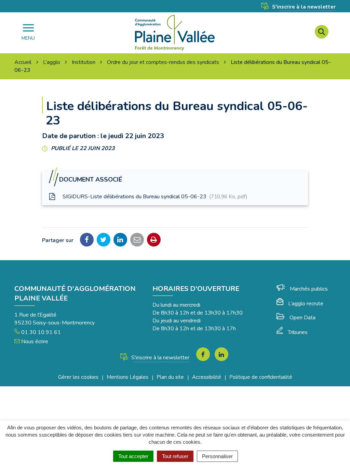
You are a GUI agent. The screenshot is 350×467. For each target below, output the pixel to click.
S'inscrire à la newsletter (303, 6)
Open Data (302, 317)
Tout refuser (175, 456)
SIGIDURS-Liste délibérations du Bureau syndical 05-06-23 (154, 196)
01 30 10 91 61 (40, 332)
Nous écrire (34, 341)
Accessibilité (206, 377)
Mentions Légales (127, 377)
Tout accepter (133, 456)
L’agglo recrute (305, 303)
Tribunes (298, 332)
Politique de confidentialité (260, 377)
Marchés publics (309, 289)
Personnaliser (217, 456)
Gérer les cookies (78, 377)
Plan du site (170, 377)
